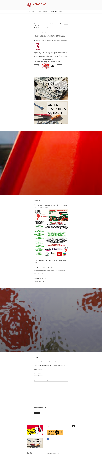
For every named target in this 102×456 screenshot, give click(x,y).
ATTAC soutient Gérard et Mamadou (45, 268)
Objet (35, 385)
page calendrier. (43, 207)
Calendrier (39, 11)
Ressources (45, 11)
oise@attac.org (55, 371)
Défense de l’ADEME (40, 278)
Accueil (28, 11)
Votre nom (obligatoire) (38, 375)
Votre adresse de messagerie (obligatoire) (42, 380)
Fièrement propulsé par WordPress (53, 453)
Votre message (37, 390)
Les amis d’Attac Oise (53, 11)
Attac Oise (39, 4)
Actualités (33, 11)
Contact (60, 11)
